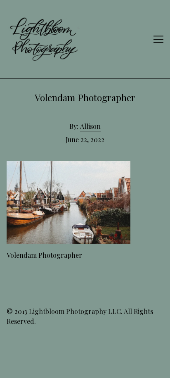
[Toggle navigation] (158, 39)
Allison (90, 126)
